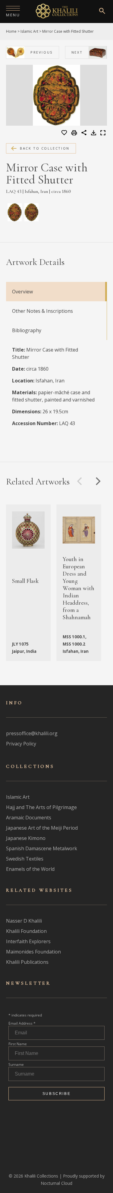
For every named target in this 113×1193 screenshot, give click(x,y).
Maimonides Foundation (33, 951)
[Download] (93, 133)
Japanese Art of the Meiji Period (42, 828)
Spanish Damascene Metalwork (41, 848)
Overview (22, 291)
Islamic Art (29, 31)
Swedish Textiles (24, 858)
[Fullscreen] (102, 133)
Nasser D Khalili (24, 920)
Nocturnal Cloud (56, 1183)
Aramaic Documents (28, 817)
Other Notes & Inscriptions (42, 311)
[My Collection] (64, 133)
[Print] (75, 133)
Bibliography (26, 330)
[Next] (97, 481)
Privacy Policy (21, 743)
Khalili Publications (27, 962)
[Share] (84, 133)
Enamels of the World (30, 869)
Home (11, 31)
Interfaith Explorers (28, 941)
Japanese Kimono (26, 838)
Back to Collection (45, 148)
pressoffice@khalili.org (32, 733)
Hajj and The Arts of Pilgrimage (41, 807)
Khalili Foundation (26, 931)
